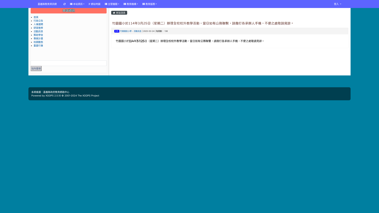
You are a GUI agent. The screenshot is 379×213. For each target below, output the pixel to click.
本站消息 (120, 12)
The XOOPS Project (88, 95)
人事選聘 (38, 24)
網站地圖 (95, 4)
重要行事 (38, 45)
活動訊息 (137, 31)
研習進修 (38, 27)
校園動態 (38, 42)
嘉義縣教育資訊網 (47, 4)
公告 (117, 31)
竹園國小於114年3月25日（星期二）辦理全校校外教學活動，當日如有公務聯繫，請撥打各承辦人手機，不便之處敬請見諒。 (203, 23)
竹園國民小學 (126, 31)
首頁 (36, 17)
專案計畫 (38, 38)
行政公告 (38, 20)
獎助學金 (38, 34)
